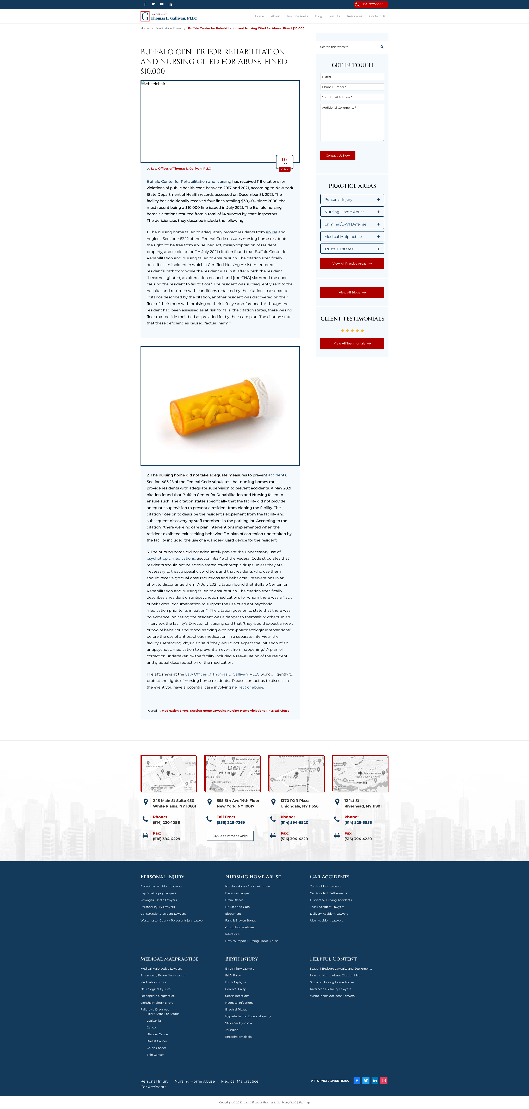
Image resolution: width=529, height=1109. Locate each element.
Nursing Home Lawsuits (208, 710)
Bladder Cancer (158, 1034)
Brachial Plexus (236, 1009)
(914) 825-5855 (358, 822)
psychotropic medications (171, 558)
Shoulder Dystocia (238, 1023)
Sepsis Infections (237, 996)
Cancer (152, 1027)
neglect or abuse (247, 687)
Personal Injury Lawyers (158, 907)
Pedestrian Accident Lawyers (161, 886)
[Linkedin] (170, 4)
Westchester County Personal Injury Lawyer (172, 920)
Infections (232, 934)
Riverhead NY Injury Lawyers (330, 989)
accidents (277, 475)
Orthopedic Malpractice (158, 996)
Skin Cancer (155, 1055)
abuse (271, 232)
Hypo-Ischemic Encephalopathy (248, 1016)
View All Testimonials (349, 343)
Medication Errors (175, 710)
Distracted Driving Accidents (331, 900)
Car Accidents (153, 1087)
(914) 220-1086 (372, 4)
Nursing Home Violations (246, 710)
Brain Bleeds (234, 900)
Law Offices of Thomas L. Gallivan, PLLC (170, 16)
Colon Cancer (156, 1048)
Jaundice (231, 1030)
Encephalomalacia (238, 1037)
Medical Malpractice (240, 1081)
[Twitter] (153, 4)
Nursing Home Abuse (195, 1081)
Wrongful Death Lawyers (159, 900)
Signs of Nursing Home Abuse (332, 982)
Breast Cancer (157, 1041)
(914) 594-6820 (294, 822)
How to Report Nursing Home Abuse (251, 941)
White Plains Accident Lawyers (332, 996)
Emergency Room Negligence (162, 975)
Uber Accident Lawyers (326, 920)
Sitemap (304, 1102)
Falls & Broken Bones (240, 920)
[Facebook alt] (145, 4)
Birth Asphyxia (235, 982)
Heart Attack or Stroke (163, 1014)
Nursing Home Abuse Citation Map (335, 975)
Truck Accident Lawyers (327, 907)
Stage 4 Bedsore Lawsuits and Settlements (341, 968)
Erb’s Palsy (233, 975)
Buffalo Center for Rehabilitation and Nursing (189, 181)
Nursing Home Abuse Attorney (247, 886)
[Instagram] (383, 1080)
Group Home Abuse (239, 927)
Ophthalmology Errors (157, 1003)
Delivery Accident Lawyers (329, 913)
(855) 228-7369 (231, 822)
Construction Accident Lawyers (163, 913)
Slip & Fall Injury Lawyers (158, 893)
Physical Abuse (277, 710)
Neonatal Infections (239, 1003)
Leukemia (154, 1020)
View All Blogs (349, 292)
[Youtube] (161, 4)
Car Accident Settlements (328, 893)
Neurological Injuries (155, 989)
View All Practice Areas (349, 263)
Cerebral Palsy (235, 989)
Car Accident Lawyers (325, 886)
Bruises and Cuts (237, 907)
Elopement (233, 913)
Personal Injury (154, 1081)
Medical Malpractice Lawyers (161, 968)
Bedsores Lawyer (237, 893)
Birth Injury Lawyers (239, 968)
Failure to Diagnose (155, 1009)
